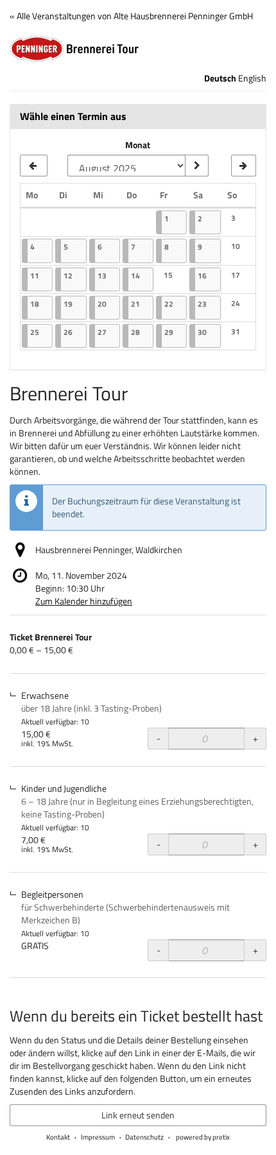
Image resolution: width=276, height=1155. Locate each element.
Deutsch (220, 78)
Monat (137, 145)
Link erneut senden (138, 1115)
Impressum (98, 1137)
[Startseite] (138, 48)
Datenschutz (144, 1137)
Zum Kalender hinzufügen (83, 601)
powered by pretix (203, 1137)
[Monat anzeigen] (196, 165)
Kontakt (58, 1137)
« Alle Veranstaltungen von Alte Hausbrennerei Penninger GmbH (131, 15)
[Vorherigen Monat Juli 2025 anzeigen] (33, 165)
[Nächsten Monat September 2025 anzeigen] (243, 165)
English (252, 78)
